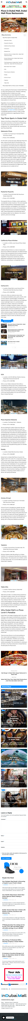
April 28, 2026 (11, 958)
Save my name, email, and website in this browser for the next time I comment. (14, 854)
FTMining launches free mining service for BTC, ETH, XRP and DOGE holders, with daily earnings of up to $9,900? (13, 926)
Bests (3, 690)
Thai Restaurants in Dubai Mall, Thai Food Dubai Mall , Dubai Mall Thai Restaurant (13, 63)
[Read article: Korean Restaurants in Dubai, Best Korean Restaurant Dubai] (4, 331)
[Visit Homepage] (14, 2)
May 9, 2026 (11, 914)
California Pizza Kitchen (9, 45)
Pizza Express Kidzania (9, 72)
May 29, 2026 (11, 884)
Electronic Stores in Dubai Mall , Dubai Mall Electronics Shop (13, 55)
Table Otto (6, 82)
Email (2, 841)
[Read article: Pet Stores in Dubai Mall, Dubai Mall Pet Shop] (14, 778)
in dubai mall (11, 109)
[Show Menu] (1, 2)
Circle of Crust (7, 77)
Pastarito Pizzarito (8, 43)
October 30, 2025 (11, 332)
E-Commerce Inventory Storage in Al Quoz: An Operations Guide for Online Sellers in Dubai (13, 955)
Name (3, 835)
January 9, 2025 (4, 15)
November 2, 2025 (6, 706)
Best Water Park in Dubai (9, 66)
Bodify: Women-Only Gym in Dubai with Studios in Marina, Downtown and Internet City (13, 911)
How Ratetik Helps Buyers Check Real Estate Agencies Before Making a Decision (13, 896)
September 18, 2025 (11, 343)
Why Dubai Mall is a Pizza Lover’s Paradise (13, 85)
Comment (3, 819)
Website (3, 847)
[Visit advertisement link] (14, 7)
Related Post (7, 51)
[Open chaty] (3, 1017)
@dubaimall (5, 884)
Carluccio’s (6, 48)
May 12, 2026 (11, 899)
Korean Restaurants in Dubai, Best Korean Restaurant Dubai (13, 59)
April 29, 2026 (11, 943)
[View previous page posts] (13, 347)
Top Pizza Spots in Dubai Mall (10, 37)
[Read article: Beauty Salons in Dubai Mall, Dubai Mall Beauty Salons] (14, 798)
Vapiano (6, 80)
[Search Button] (26, 2)
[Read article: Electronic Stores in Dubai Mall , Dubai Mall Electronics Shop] (4, 326)
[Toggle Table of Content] (24, 35)
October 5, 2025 (11, 339)
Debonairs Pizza (8, 40)
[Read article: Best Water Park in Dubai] (4, 343)
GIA (5, 69)
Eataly (5, 74)
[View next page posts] (15, 347)
